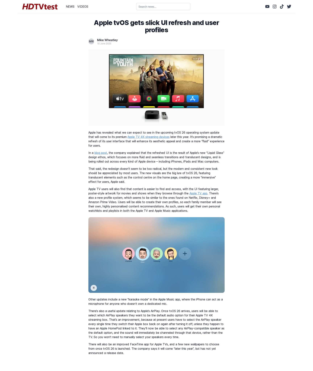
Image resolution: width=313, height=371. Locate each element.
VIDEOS (82, 6)
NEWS (70, 6)
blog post (100, 153)
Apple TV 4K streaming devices (149, 137)
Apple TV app (198, 193)
